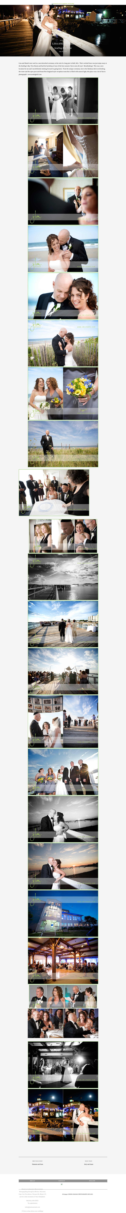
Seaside (63, 40)
